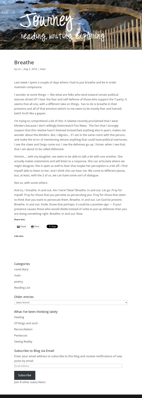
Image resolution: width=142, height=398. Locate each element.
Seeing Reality (23, 341)
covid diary (21, 269)
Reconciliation (23, 329)
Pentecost (20, 335)
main (43, 69)
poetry (18, 281)
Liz (19, 69)
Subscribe (24, 375)
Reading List (22, 288)
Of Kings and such (26, 323)
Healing (19, 317)
